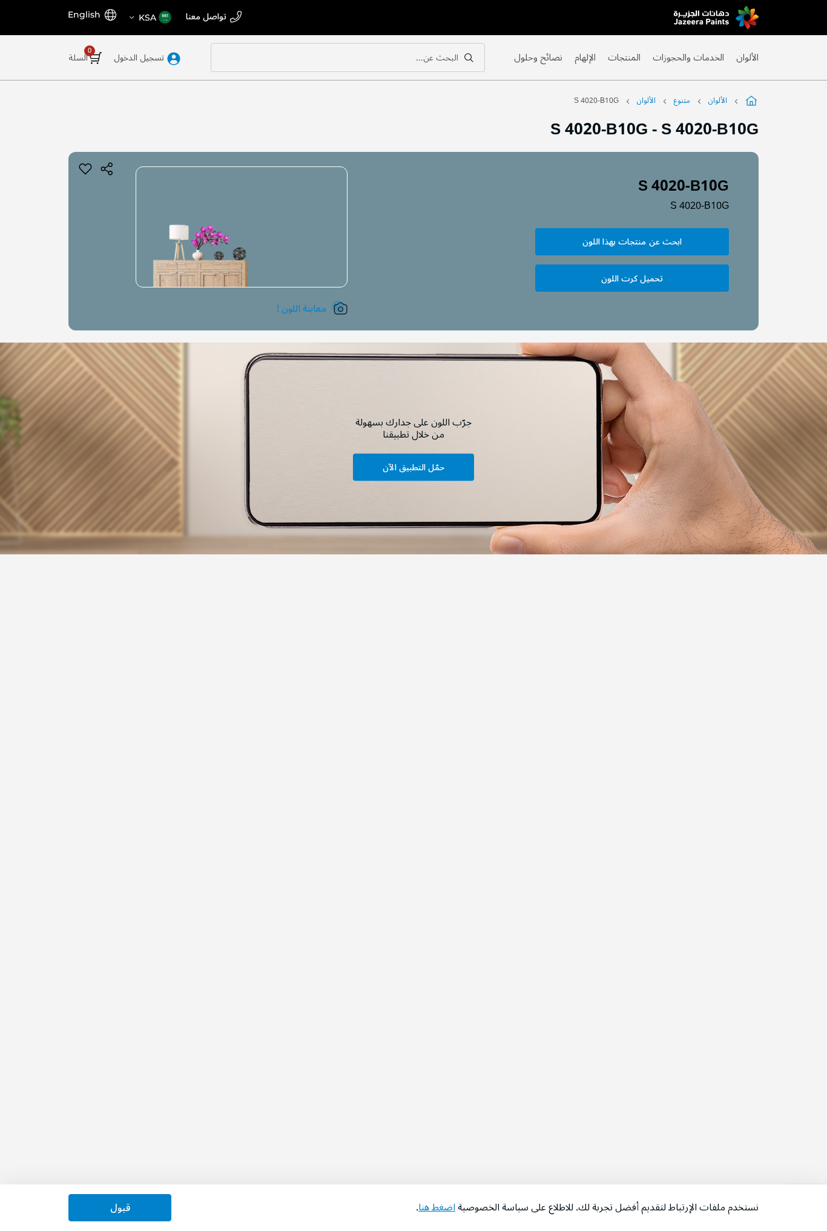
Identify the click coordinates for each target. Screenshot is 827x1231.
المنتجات (624, 57)
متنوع (682, 100)
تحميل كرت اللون (632, 278)
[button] (149, 17)
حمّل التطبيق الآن (413, 467)
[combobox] (348, 57)
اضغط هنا (436, 1207)
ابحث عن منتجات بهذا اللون (632, 242)
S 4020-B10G (699, 205)
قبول (120, 1208)
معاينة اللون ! (301, 308)
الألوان (747, 57)
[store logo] (716, 17)
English (84, 14)
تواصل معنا (206, 17)
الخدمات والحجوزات (688, 57)
